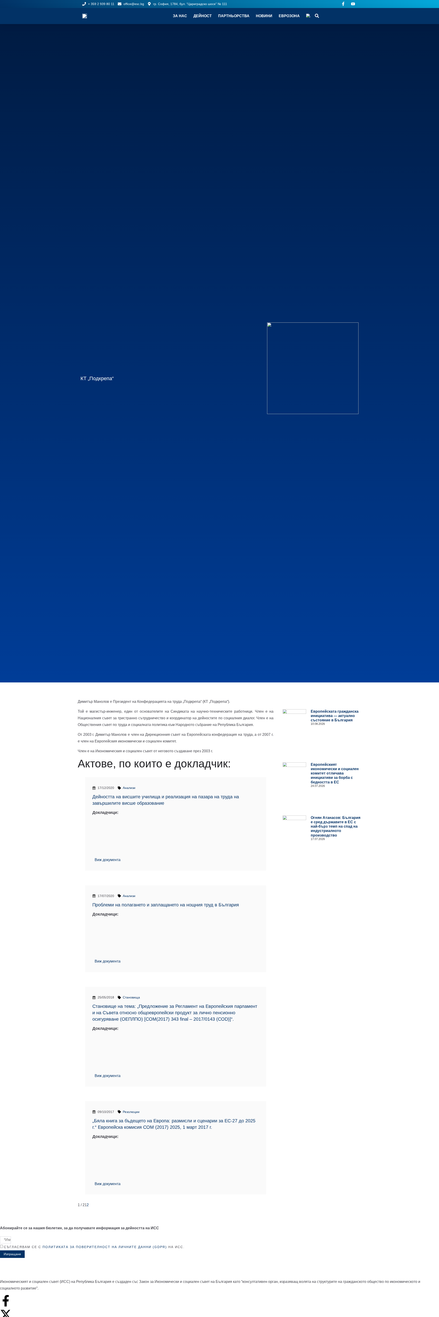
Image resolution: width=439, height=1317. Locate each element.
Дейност (202, 16)
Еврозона (289, 16)
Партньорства (233, 16)
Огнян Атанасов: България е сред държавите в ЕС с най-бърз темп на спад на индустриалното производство (335, 826)
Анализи (129, 788)
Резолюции (131, 1112)
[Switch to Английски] (308, 16)
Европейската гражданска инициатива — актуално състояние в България (335, 715)
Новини (264, 16)
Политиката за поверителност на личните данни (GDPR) (105, 1247)
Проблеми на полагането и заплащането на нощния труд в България (165, 904)
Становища (131, 997)
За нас (180, 16)
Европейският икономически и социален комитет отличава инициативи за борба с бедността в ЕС (335, 773)
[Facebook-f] (5, 1300)
